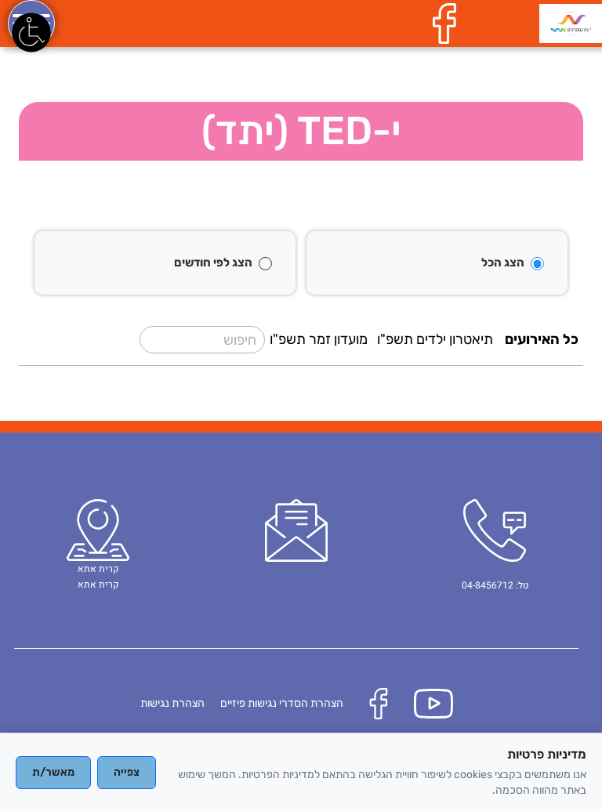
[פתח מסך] (31, 31)
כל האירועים (541, 339)
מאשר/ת (53, 772)
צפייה (127, 772)
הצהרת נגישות (172, 703)
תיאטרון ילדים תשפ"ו (435, 339)
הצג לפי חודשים (213, 262)
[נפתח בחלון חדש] (448, 23)
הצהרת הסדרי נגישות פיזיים (281, 703)
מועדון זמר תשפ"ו (319, 339)
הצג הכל (502, 262)
